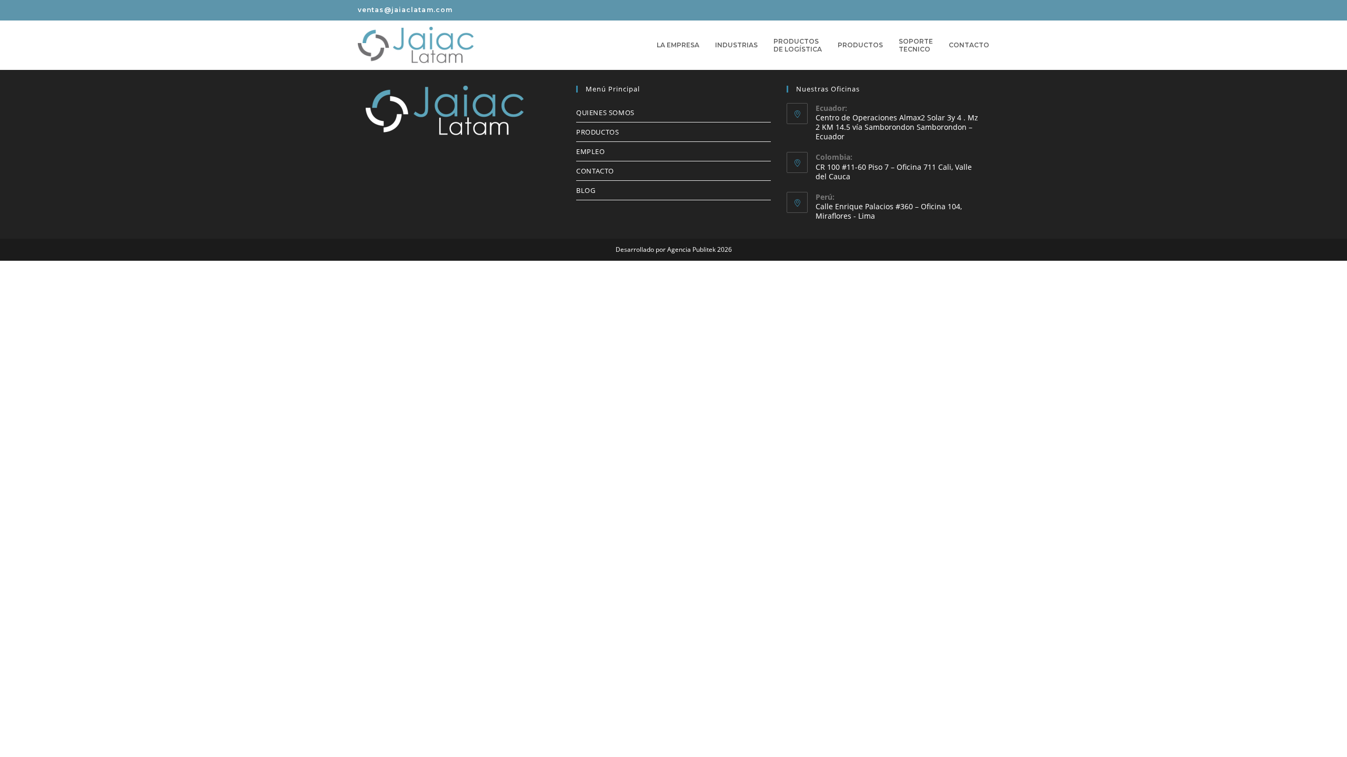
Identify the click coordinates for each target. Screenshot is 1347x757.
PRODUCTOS (597, 132)
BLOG (585, 190)
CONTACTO (595, 171)
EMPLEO (590, 151)
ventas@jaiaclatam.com (405, 10)
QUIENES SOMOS (605, 112)
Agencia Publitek (691, 249)
